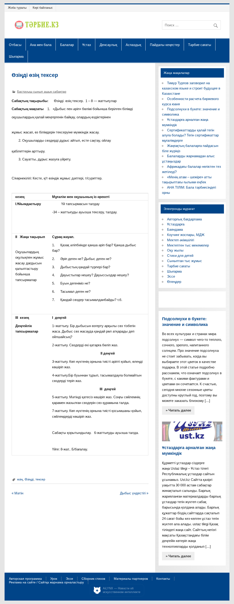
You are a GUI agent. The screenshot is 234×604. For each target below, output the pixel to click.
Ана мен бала (40, 44)
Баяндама (175, 229)
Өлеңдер (174, 282)
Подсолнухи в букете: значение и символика (185, 322)
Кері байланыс (43, 7)
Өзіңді (29, 479)
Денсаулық (108, 44)
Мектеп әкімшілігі (180, 240)
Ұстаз (86, 44)
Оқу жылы (175, 250)
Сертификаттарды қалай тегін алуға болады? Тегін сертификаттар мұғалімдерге (190, 135)
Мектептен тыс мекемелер (188, 245)
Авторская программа (25, 578)
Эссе (171, 276)
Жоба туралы (17, 7)
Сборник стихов (93, 578)
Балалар (67, 44)
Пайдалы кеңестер (165, 44)
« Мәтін (17, 493)
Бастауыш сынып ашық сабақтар (41, 91)
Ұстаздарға (175, 224)
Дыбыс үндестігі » (134, 493)
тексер (40, 479)
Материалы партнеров (131, 578)
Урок (53, 578)
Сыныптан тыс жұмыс (184, 261)
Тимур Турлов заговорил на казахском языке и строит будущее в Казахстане (191, 88)
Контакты (163, 578)
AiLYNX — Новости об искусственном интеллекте (121, 590)
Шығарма (16, 56)
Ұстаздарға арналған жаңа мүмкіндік (188, 450)
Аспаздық (133, 44)
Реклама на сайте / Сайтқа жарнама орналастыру (46, 582)
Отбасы (15, 44)
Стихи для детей (180, 255)
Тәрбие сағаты (199, 44)
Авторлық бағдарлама (184, 219)
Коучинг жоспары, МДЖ (186, 235)
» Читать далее (178, 410)
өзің (20, 479)
